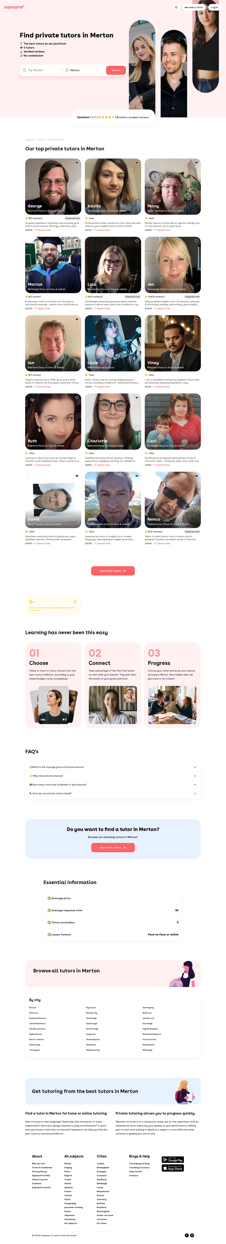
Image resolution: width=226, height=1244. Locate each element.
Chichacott (148, 1018)
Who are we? (38, 1163)
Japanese (69, 1215)
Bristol (32, 1007)
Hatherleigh (92, 1029)
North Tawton (36, 1039)
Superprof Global (41, 1175)
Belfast (101, 1203)
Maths (67, 1163)
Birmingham (103, 1167)
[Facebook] (187, 1235)
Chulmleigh (91, 1023)
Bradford (101, 1207)
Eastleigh (148, 1023)
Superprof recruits (41, 1187)
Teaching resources (139, 1167)
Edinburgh (102, 1183)
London (100, 1163)
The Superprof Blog (139, 1163)
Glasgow (101, 1171)
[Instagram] (192, 1235)
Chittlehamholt (37, 1023)
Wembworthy (93, 1050)
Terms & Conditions (42, 1167)
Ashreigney (148, 1007)
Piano (67, 1171)
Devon (40, 140)
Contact (133, 1175)
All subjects (70, 1223)
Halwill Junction (37, 1029)
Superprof (29, 140)
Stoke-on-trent (105, 1215)
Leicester (102, 1219)
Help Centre (135, 1171)
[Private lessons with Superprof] (14, 7)
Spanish (68, 1187)
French (67, 1191)
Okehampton (93, 1039)
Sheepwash (148, 1045)
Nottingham (103, 1211)
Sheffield (101, 1179)
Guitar (67, 1183)
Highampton (35, 1034)
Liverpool (102, 1175)
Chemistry (69, 1219)
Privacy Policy (39, 1171)
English (68, 1175)
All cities (102, 1223)
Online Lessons (40, 1179)
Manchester (103, 1191)
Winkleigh (147, 1050)
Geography (70, 1203)
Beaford (33, 1013)
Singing (68, 1167)
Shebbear (91, 1045)
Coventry (102, 1199)
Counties (36, 1183)
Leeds (100, 1187)
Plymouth (91, 1007)
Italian (68, 1195)
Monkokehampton (152, 1034)
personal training (73, 1207)
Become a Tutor (194, 7)
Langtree (91, 1034)
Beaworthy (91, 1013)
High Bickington (150, 1029)
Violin (67, 1199)
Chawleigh (91, 1018)
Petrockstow (149, 1039)
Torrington (34, 1050)
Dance (67, 1211)
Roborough (34, 1045)
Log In (214, 7)
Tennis (67, 1179)
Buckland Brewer (37, 1018)
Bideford (147, 1013)
